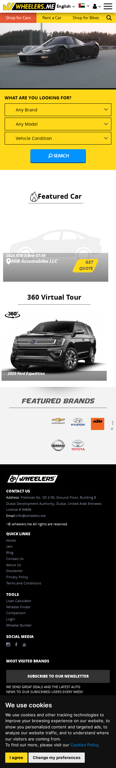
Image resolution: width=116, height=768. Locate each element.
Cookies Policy (84, 744)
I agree (16, 757)
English (64, 6)
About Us (13, 565)
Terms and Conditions (23, 583)
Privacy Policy (17, 577)
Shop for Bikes (86, 17)
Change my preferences (56, 757)
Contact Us (15, 559)
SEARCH (61, 155)
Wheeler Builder (19, 625)
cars (9, 546)
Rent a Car (51, 17)
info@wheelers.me (30, 516)
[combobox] (58, 109)
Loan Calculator (18, 601)
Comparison (16, 613)
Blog (9, 552)
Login (10, 619)
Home (11, 540)
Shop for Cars (18, 17)
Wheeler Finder (18, 607)
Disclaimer (14, 571)
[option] (58, 58)
